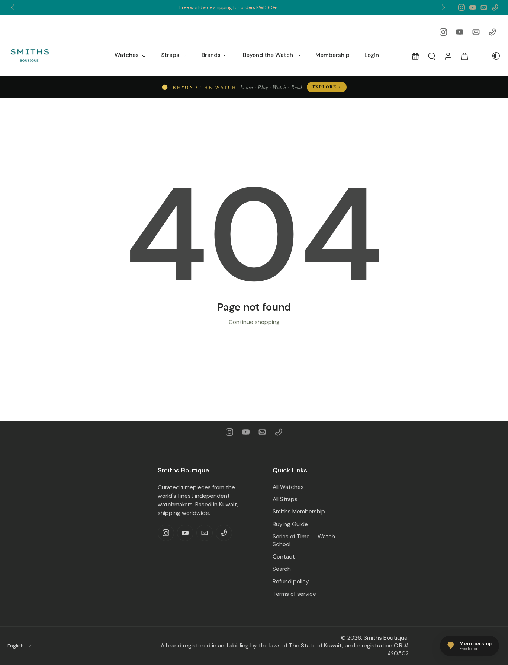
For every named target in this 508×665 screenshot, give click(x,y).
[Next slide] (443, 7)
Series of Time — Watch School (304, 540)
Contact (284, 556)
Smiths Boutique (386, 638)
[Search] (432, 55)
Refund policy (291, 581)
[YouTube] (472, 7)
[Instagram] (461, 7)
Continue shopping (254, 322)
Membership (332, 55)
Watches (127, 55)
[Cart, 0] (464, 56)
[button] (415, 55)
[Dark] (491, 55)
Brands (211, 55)
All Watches (288, 487)
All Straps (285, 499)
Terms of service (294, 593)
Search (282, 569)
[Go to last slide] (12, 7)
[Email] (483, 7)
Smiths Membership (299, 511)
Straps (170, 55)
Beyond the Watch (268, 55)
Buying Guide (290, 524)
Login (371, 55)
